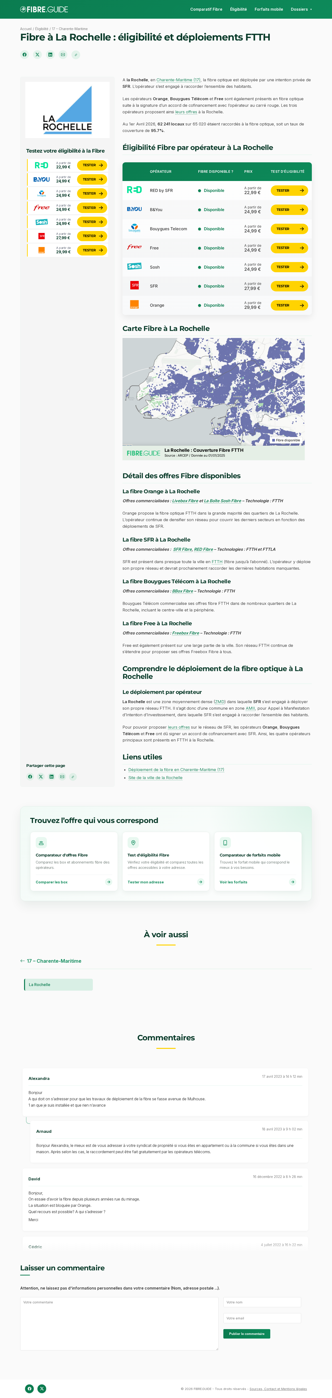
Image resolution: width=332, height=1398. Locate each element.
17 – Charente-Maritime (70, 29)
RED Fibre (203, 549)
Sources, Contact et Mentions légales (278, 1389)
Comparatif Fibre (206, 9)
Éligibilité (238, 9)
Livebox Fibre (185, 500)
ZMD (219, 701)
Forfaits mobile (269, 9)
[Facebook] (29, 1388)
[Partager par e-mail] (63, 54)
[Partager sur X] (37, 54)
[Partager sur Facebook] (24, 54)
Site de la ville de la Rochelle (155, 777)
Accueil (26, 29)
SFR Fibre (182, 549)
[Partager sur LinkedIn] (50, 54)
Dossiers (299, 9)
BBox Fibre (182, 591)
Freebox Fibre (185, 633)
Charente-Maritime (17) (179, 79)
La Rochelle (39, 984)
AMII (250, 708)
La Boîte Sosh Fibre (222, 500)
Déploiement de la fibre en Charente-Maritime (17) (176, 769)
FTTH (217, 561)
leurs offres (186, 111)
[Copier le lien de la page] (75, 54)
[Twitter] (41, 1388)
